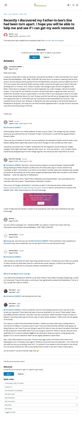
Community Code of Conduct (14, 383)
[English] (40, 5)
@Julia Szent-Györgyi (22, 274)
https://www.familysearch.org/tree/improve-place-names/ (25, 188)
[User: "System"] (6, 35)
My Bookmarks (41, 398)
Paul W (11, 121)
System (11, 34)
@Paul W (7, 274)
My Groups (8, 409)
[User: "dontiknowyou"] (6, 236)
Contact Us (8, 387)
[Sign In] (77, 5)
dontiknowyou (13, 234)
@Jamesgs (7, 241)
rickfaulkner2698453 (15, 67)
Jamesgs (11, 218)
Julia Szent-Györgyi (15, 159)
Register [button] (47, 57)
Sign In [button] (34, 57)
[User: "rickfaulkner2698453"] (6, 68)
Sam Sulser (12, 290)
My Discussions (10, 401)
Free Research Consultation (14, 390)
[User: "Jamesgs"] (6, 220)
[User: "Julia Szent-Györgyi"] (6, 160)
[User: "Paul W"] (6, 122)
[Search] (73, 5)
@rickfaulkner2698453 (12, 127)
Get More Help (9, 394)
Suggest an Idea (10, 412)
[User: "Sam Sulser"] (6, 291)
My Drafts (41, 405)
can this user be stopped (54, 40)
